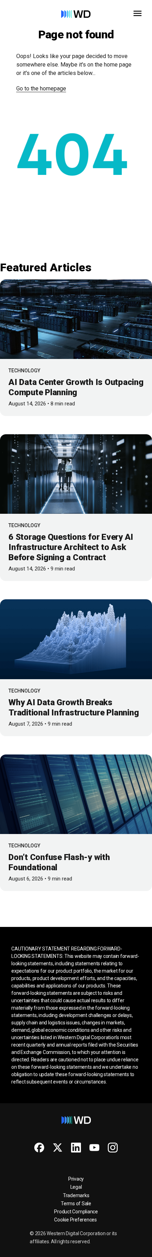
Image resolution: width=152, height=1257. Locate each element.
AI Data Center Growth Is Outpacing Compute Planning (76, 387)
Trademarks (76, 1195)
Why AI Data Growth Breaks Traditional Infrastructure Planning (73, 707)
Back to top (120, 1248)
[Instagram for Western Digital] (113, 1147)
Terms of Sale (76, 1203)
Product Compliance (76, 1211)
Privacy (76, 1179)
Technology (24, 370)
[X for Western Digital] (58, 1147)
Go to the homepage (41, 88)
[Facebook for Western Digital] (39, 1147)
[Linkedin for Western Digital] (76, 1147)
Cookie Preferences (75, 1220)
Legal (76, 1187)
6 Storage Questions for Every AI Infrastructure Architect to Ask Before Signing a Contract (70, 547)
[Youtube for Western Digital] (94, 1147)
